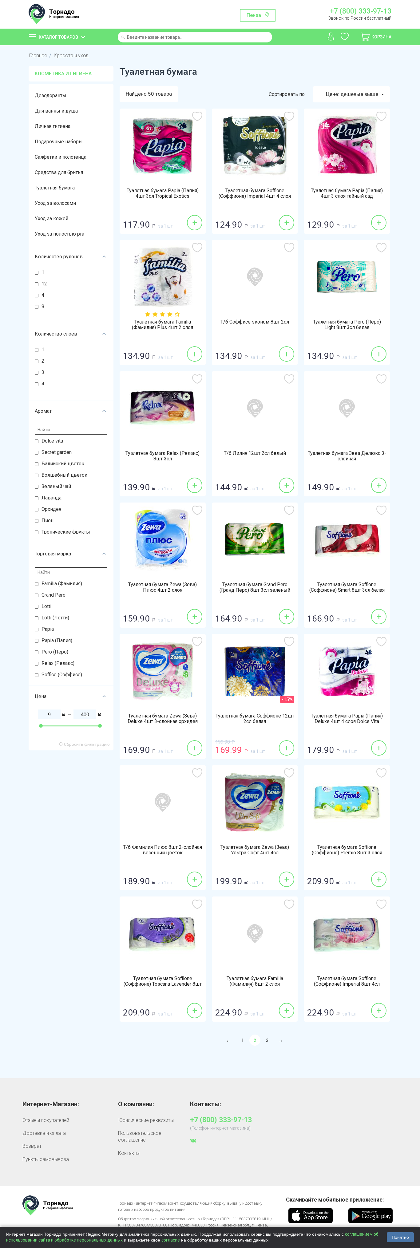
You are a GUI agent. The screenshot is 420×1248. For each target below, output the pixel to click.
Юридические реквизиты (146, 1120)
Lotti (46, 606)
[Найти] (123, 37)
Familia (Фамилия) (62, 583)
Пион (47, 520)
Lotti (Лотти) (55, 618)
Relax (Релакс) (58, 663)
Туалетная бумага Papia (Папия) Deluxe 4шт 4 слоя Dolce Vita (347, 718)
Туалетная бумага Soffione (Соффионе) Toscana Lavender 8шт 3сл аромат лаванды (163, 984)
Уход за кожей (51, 218)
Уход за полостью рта (59, 234)
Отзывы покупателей (45, 1120)
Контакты (129, 1153)
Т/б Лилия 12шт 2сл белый (255, 453)
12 (44, 284)
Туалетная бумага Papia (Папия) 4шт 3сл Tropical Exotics (163, 193)
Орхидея (51, 509)
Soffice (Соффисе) (62, 675)
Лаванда (51, 498)
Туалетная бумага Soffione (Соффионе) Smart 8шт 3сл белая (347, 587)
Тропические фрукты (66, 532)
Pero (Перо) (55, 652)
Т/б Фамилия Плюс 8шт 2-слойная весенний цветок (162, 850)
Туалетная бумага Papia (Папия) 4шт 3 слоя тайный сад (347, 193)
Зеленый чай (56, 486)
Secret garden (57, 452)
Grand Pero (53, 595)
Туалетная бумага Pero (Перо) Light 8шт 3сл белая (347, 324)
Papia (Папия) (57, 640)
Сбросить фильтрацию (86, 744)
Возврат (32, 1146)
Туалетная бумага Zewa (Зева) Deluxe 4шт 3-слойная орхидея (163, 718)
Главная (38, 55)
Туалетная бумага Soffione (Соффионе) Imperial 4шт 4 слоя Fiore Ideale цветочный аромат (255, 196)
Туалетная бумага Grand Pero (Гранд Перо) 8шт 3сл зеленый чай (255, 590)
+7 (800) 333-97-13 (360, 11)
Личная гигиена (52, 126)
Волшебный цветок (64, 475)
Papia (48, 629)
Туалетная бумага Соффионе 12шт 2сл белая (255, 718)
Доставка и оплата (44, 1133)
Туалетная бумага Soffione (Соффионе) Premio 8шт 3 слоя (347, 850)
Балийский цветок (63, 464)
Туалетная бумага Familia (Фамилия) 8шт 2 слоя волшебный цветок (255, 984)
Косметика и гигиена (63, 74)
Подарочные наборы (59, 142)
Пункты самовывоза (45, 1159)
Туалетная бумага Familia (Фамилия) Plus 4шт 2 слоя (162, 324)
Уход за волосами (55, 203)
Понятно (400, 1237)
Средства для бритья (59, 172)
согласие (170, 1240)
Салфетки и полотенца (60, 157)
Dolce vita (52, 441)
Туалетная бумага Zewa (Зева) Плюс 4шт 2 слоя (162, 587)
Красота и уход (71, 55)
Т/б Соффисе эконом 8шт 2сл (254, 322)
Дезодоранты (50, 95)
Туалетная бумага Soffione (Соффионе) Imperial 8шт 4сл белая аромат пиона (347, 984)
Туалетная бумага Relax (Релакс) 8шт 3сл (162, 456)
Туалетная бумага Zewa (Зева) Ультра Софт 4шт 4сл (254, 850)
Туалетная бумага (55, 188)
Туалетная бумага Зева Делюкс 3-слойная (347, 456)
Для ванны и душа (56, 111)
